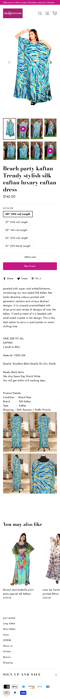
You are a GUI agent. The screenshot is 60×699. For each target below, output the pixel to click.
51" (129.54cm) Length (17, 246)
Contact (7, 651)
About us (7, 646)
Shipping (8, 662)
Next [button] (51, 61)
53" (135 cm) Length (16, 238)
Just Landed (9, 618)
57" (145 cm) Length (16, 222)
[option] (30, 65)
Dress (6, 634)
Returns (7, 657)
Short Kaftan (9, 629)
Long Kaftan (9, 623)
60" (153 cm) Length (17, 214)
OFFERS (7, 640)
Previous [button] (9, 61)
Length (8, 208)
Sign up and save (22, 674)
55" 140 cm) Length (16, 230)
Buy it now (30, 266)
